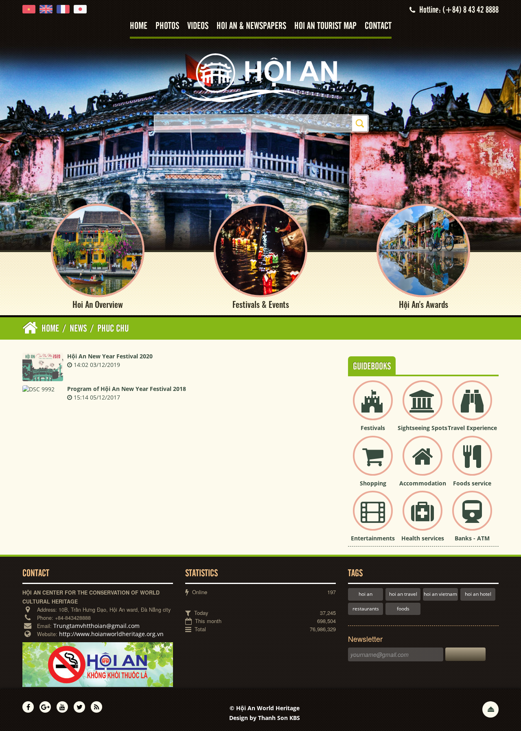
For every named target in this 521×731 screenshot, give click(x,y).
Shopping (373, 483)
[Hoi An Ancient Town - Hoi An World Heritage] (260, 77)
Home (138, 26)
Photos (167, 26)
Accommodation (422, 483)
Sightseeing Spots (422, 428)
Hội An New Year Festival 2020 (110, 356)
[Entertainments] (373, 517)
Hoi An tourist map (325, 26)
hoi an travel (403, 594)
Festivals (373, 428)
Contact (378, 26)
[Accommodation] (422, 462)
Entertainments (373, 538)
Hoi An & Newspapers (251, 26)
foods (403, 608)
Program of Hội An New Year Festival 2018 (126, 389)
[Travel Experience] (472, 407)
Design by (264, 718)
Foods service (472, 483)
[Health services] (422, 517)
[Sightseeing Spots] (422, 407)
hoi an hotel (478, 594)
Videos (197, 26)
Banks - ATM (472, 538)
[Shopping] (372, 462)
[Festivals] (372, 407)
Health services (422, 538)
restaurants (365, 608)
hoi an (365, 594)
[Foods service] (472, 462)
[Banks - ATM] (472, 517)
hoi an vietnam (440, 594)
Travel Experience (472, 428)
